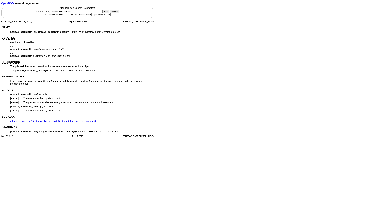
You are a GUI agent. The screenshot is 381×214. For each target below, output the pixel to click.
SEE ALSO (8, 116)
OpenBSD (7, 3)
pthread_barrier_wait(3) (47, 121)
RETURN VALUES (13, 76)
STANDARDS (10, 127)
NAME (6, 27)
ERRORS (7, 89)
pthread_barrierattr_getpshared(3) (78, 121)
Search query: (43, 11)
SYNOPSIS (8, 37)
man (106, 12)
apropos (114, 12)
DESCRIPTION (11, 61)
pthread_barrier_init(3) (22, 121)
